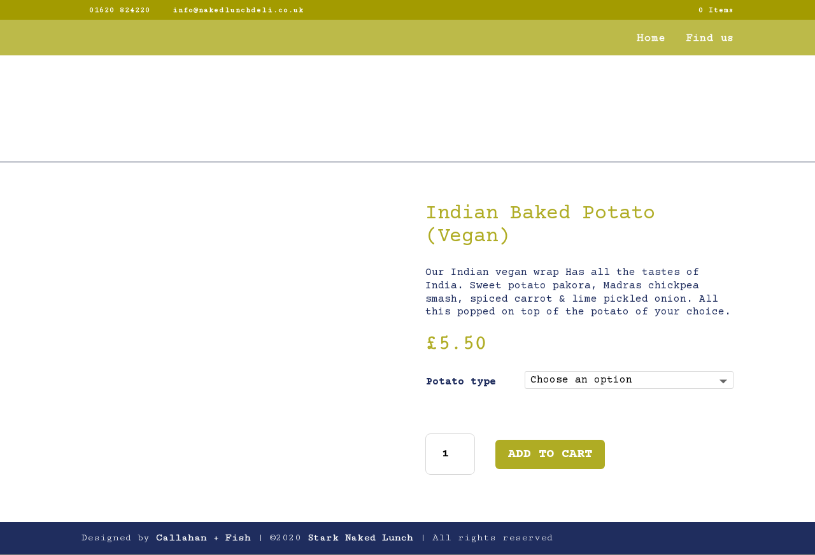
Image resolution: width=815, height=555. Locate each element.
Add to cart (550, 454)
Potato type (461, 382)
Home (651, 38)
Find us (710, 38)
